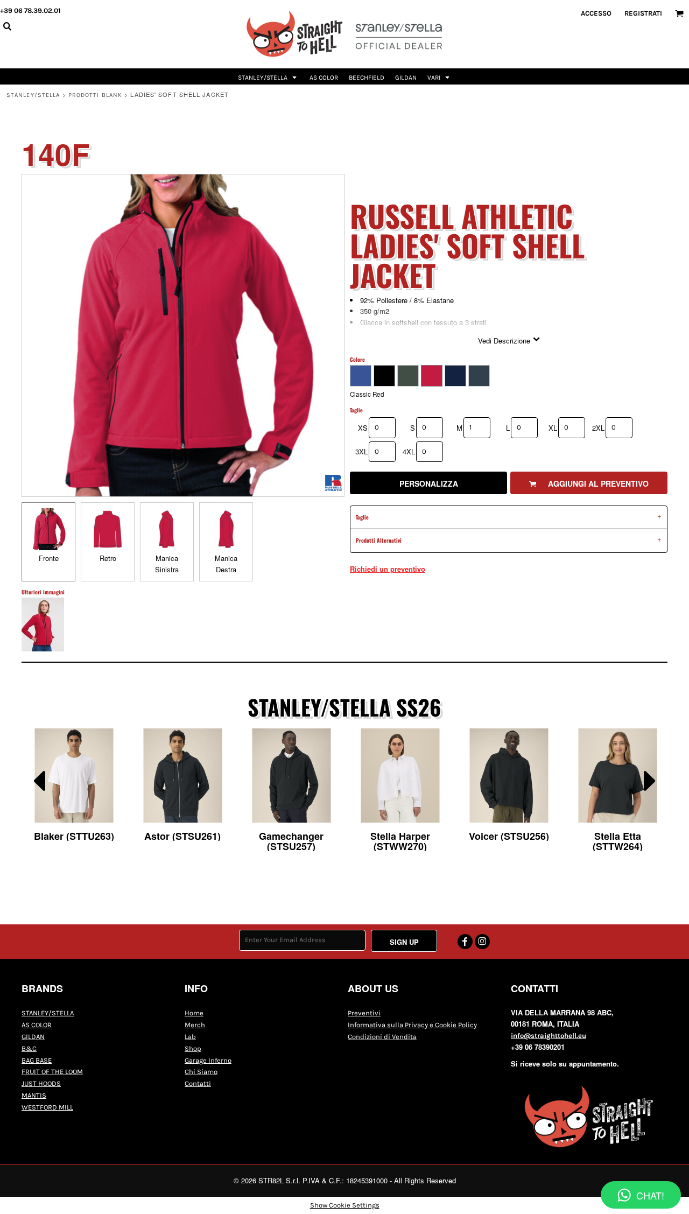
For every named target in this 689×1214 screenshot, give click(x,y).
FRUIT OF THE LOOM (52, 1072)
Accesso (596, 13)
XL (553, 428)
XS (363, 428)
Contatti (198, 1083)
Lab (190, 1037)
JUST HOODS (41, 1083)
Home (194, 1013)
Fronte (49, 558)
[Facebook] (465, 941)
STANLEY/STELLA (33, 95)
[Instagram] (482, 941)
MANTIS (34, 1095)
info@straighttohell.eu (548, 1035)
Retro (108, 558)
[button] (268, 76)
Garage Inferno (208, 1060)
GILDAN (33, 1037)
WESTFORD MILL (47, 1107)
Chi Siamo (201, 1072)
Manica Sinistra (167, 563)
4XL (409, 451)
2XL (598, 428)
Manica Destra (226, 563)
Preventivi (364, 1013)
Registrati (643, 13)
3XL (361, 451)
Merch (195, 1025)
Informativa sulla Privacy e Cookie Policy (412, 1025)
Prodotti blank (95, 95)
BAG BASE (37, 1060)
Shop (193, 1048)
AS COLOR (37, 1025)
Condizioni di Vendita (382, 1037)
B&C (29, 1048)
